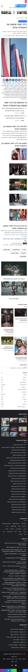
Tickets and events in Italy (19, 483)
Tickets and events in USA (19, 455)
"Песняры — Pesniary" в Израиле (17, 576)
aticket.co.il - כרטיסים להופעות (18, 647)
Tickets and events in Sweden (18, 491)
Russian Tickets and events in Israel (16, 463)
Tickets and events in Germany (17, 468)
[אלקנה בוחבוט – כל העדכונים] (14, 434)
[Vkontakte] (16, 80)
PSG (19, 526)
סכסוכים (22, 256)
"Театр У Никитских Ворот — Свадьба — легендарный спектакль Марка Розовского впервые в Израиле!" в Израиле (14, 572)
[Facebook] (4, 80)
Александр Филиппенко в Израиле (17, 616)
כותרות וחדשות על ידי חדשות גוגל (16, 244)
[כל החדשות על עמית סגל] (23, 434)
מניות (23, 397)
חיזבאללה (6, 250)
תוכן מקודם (24, 538)
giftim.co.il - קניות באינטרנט (19, 642)
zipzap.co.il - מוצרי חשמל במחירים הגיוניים (15, 637)
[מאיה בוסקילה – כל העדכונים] (23, 420)
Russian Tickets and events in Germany (15, 457)
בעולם (24, 377)
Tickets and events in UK (19, 444)
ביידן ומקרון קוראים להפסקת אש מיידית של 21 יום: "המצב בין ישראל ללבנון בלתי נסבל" (13, 111)
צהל (25, 534)
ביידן (12, 82)
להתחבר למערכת (22, 368)
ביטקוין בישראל (21, 406)
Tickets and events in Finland (18, 494)
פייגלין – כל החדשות (19, 1)
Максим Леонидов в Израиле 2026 (17, 614)
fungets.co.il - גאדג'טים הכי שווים (17, 632)
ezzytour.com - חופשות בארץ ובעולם (17, 644)
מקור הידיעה (6, 244)
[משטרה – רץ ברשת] (14, 420)
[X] (7, 80)
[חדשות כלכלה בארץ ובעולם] (14, 12)
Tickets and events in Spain (18, 509)
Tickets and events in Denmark (17, 481)
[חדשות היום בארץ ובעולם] (20, 5)
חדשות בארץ (23, 382)
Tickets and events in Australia (17, 452)
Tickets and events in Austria (18, 478)
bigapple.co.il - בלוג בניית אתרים (17, 629)
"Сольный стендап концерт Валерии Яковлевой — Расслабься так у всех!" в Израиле (15, 602)
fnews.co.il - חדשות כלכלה (19, 639)
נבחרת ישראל (9, 531)
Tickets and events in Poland (18, 489)
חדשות (24, 659)
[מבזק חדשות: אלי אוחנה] (23, 429)
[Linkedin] (10, 80)
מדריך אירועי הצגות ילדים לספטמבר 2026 (16, 547)
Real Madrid (13, 526)
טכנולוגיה (24, 392)
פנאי (25, 401)
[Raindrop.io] (22, 80)
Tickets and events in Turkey (18, 504)
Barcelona (24, 523)
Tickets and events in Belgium (18, 496)
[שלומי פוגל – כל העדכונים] (5, 434)
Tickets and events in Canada (18, 507)
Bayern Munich (16, 523)
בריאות (24, 379)
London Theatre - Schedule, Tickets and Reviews (13, 447)
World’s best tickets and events (17, 460)
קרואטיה (20, 534)
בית (25, 18)
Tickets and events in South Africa (17, 473)
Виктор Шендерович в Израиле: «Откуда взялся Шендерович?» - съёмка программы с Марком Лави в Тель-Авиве (14, 584)
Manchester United (6, 523)
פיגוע (4, 531)
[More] (25, 80)
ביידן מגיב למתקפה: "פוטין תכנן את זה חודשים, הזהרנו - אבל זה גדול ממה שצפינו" (14, 118)
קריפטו (24, 404)
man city (24, 526)
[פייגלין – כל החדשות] (5, 422)
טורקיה (24, 531)
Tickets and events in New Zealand (16, 470)
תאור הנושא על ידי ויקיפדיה (17, 243)
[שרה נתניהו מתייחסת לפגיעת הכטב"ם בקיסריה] (7, 341)
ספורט (24, 399)
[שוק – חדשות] (5, 429)
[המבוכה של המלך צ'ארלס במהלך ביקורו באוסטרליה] (21, 346)
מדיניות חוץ (14, 253)
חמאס (7, 528)
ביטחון (24, 528)
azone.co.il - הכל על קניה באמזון (18, 634)
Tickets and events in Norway (18, 486)
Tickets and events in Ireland (18, 450)
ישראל (13, 84)
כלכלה (24, 394)
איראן (7, 526)
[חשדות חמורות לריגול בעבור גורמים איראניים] (21, 312)
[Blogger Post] (13, 80)
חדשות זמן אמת (19, 18)
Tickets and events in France (18, 512)
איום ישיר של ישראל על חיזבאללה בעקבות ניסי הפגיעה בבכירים (8, 331)
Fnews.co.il (14, 656)
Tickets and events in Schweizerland (16, 476)
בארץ (16, 659)
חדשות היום (23, 384)
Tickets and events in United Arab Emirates (14, 465)
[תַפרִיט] (2, 7)
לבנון (15, 531)
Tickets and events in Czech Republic (16, 502)
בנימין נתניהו (18, 528)
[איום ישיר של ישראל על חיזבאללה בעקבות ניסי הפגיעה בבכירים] (7, 317)
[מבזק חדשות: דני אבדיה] (14, 429)
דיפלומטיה (16, 250)
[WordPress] (19, 80)
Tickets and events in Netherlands (17, 499)
